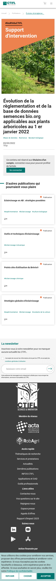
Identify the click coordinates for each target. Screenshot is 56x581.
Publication (47, 197)
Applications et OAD (27, 479)
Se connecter (15, 170)
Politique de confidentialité (19, 571)
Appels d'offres (28, 513)
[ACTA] (28, 433)
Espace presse (28, 508)
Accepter (46, 576)
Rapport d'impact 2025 (28, 518)
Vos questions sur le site (27, 498)
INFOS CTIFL (28, 474)
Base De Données (10, 138)
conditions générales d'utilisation (15, 361)
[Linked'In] (13, 531)
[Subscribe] (50, 368)
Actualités (28, 464)
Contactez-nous (27, 493)
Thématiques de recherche (27, 454)
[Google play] (13, 541)
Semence (23, 138)
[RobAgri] (27, 444)
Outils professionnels (28, 483)
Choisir (28, 576)
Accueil (3, 13)
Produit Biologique (36, 138)
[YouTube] (28, 531)
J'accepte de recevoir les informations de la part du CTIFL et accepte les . (27, 359)
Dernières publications (27, 469)
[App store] (28, 541)
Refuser (10, 576)
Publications (16, 13)
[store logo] (12, 3)
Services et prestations (28, 459)
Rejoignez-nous (27, 503)
